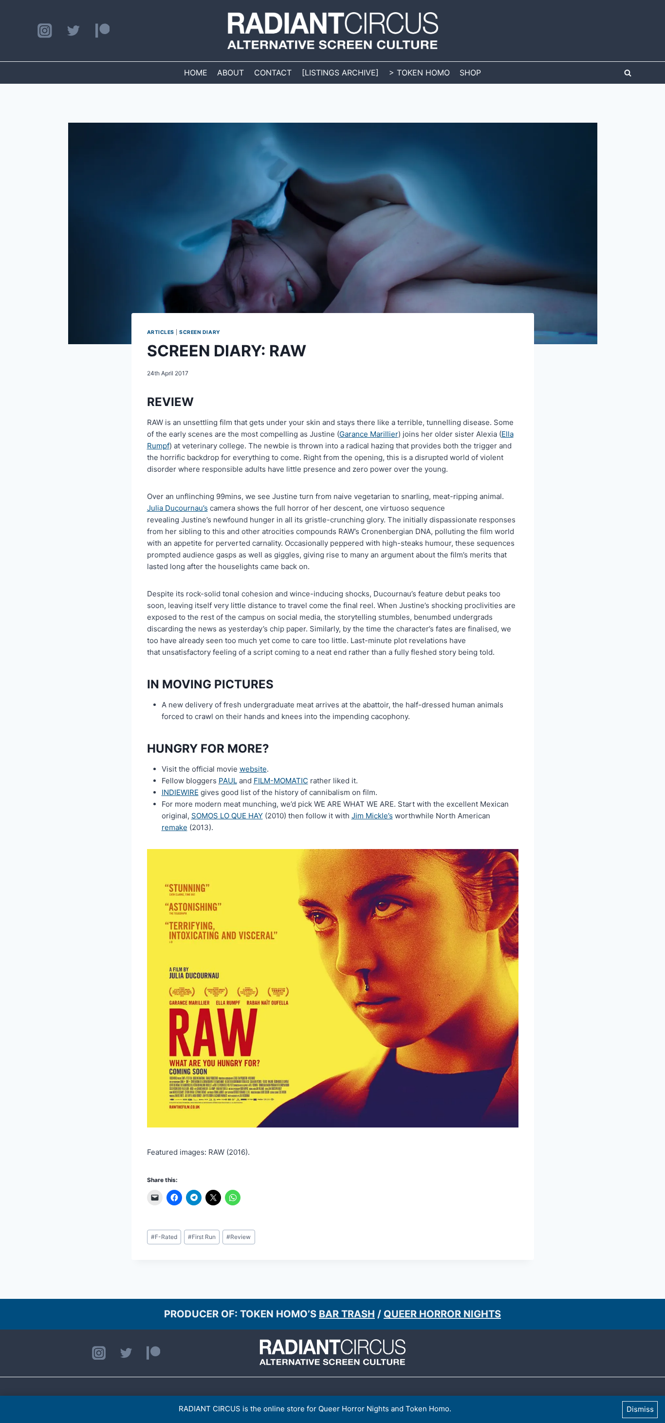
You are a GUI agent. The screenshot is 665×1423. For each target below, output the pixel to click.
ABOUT (230, 72)
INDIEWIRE (180, 792)
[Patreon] (102, 31)
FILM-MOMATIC (281, 780)
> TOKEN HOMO (419, 72)
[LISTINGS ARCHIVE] (340, 72)
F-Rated (164, 1236)
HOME (195, 72)
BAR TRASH (347, 1314)
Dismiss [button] (640, 1409)
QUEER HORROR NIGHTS (442, 1314)
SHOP (470, 72)
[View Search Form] (627, 73)
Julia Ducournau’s (177, 508)
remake (174, 827)
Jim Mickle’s (372, 815)
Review (238, 1236)
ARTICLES (160, 332)
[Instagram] (44, 31)
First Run (202, 1236)
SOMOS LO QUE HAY (227, 815)
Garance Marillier (368, 434)
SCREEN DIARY (199, 332)
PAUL (228, 780)
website (253, 769)
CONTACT (273, 72)
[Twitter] (73, 31)
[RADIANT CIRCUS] (332, 30)
